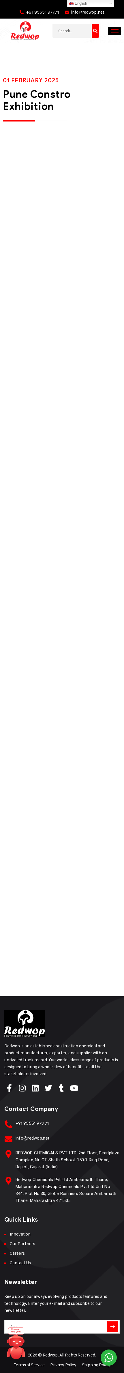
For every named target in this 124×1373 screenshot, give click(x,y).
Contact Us (20, 1262)
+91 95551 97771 (32, 1123)
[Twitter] (48, 1088)
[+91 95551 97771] (8, 1124)
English (80, 3)
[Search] (95, 31)
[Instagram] (22, 1088)
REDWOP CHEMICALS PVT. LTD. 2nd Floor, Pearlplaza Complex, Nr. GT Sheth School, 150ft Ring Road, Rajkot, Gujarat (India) (67, 1159)
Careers (17, 1253)
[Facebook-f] (9, 1088)
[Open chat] (16, 1345)
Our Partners (22, 1243)
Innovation (20, 1234)
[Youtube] (74, 1088)
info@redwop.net (33, 1138)
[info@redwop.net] (8, 1139)
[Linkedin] (35, 1088)
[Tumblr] (61, 1088)
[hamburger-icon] (114, 31)
